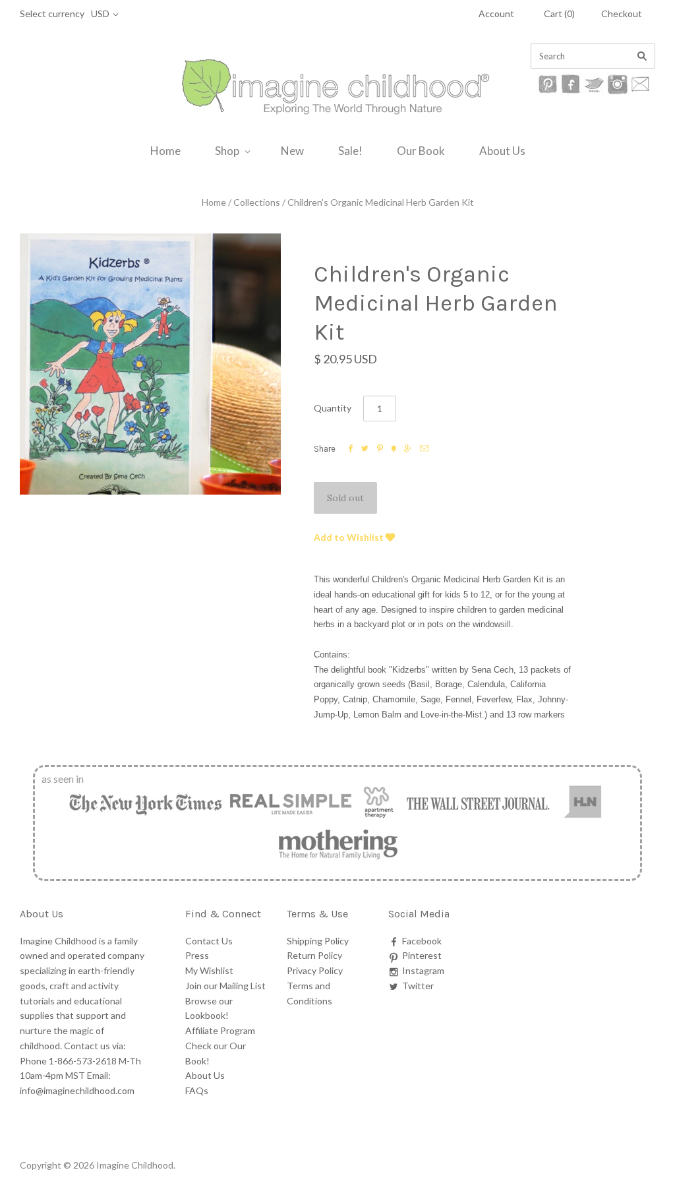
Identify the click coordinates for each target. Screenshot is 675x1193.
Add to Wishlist (350, 537)
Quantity (332, 407)
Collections (256, 202)
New (292, 151)
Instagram (423, 970)
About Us (502, 151)
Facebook (422, 940)
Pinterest (422, 955)
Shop (227, 151)
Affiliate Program (220, 1030)
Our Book (421, 151)
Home (165, 151)
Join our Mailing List (225, 985)
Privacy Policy (315, 970)
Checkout (621, 13)
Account (496, 13)
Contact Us (209, 940)
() (559, 13)
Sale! (350, 151)
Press (197, 955)
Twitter (418, 985)
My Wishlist (209, 970)
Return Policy (314, 955)
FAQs (196, 1090)
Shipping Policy (318, 940)
